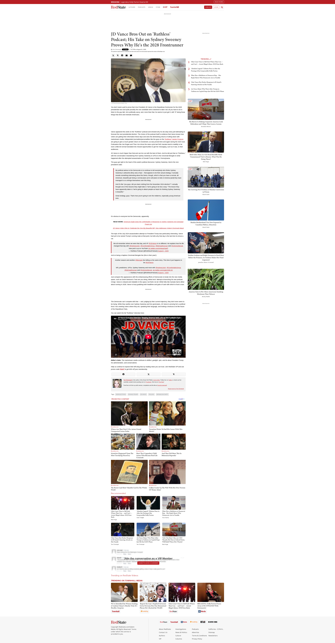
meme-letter (156, 380)
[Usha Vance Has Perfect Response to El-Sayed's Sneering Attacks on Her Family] (122, 529)
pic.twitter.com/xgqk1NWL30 (163, 270)
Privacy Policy (197, 639)
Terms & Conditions (199, 636)
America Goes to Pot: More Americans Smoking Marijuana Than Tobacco (206, 292)
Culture (178, 636)
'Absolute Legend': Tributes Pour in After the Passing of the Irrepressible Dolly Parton (148, 513)
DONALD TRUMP (133, 394)
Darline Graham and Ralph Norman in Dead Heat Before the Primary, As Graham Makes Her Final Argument (206, 257)
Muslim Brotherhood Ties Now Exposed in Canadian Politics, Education (205, 223)
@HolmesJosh (134, 246)
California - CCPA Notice (216, 629)
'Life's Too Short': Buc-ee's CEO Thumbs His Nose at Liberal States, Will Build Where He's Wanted (173, 540)
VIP (160, 639)
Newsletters (213, 636)
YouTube (161, 382)
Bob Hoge (114, 519)
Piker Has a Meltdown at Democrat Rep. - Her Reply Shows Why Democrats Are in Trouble (173, 513)
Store (158, 7)
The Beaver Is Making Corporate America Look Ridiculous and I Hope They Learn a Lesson (206, 122)
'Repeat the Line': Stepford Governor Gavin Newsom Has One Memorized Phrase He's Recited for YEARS (153, 605)
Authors (132, 7)
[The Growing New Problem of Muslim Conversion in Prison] (206, 177)
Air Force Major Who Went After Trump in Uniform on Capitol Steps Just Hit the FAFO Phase (148, 540)
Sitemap (211, 632)
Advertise (195, 632)
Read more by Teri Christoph (176, 388)
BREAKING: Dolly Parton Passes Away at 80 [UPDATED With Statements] (209, 605)
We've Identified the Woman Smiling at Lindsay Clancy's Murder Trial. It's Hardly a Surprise (124, 605)
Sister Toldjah (140, 517)
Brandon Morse (206, 126)
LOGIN (216, 7)
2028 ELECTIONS (121, 394)
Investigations (180, 629)
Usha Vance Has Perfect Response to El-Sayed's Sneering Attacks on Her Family (122, 540)
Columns (178, 639)
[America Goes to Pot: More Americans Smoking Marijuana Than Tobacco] (206, 279)
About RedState (165, 629)
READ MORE (219, 2)
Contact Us (163, 632)
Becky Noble (206, 296)
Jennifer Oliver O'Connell (206, 262)
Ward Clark (205, 194)
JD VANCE (143, 394)
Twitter (170, 380)
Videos (150, 7)
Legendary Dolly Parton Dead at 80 (134, 2)
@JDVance (153, 243)
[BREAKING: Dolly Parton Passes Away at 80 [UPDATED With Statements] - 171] (210, 592)
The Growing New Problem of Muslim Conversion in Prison (206, 190)
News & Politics (181, 632)
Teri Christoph (117, 49)
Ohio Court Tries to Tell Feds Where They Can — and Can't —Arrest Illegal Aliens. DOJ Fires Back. (121, 514)
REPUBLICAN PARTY (162, 394)
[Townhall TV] (174, 7)
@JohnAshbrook (177, 246)
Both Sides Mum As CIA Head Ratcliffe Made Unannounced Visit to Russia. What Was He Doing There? (206, 156)
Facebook (148, 382)
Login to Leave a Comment (148, 563)
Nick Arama (165, 517)
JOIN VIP (208, 7)
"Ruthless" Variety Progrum (173, 139)
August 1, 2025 (163, 251)
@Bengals (139, 260)
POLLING (151, 394)
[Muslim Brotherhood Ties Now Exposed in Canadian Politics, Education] (206, 210)
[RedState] (118, 7)
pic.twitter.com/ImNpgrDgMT (158, 248)
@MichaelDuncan (161, 246)
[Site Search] (222, 7)
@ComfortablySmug (147, 246)
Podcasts (141, 7)
